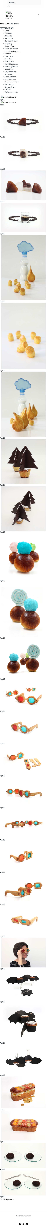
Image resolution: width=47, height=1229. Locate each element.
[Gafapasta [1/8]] (23, 920)
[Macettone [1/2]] (23, 508)
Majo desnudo (10, 72)
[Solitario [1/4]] (23, 153)
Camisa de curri (11, 41)
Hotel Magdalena (11, 64)
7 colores (8, 33)
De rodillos (9, 56)
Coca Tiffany (10, 46)
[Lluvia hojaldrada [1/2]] (23, 336)
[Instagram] (27, 1224)
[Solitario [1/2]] (9, 102)
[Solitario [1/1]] (9, 97)
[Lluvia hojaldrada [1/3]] (23, 404)
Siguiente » (9, 1199)
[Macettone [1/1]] (23, 461)
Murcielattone (10, 79)
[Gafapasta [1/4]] (23, 792)
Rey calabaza (10, 87)
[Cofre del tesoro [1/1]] (23, 1092)
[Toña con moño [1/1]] (23, 556)
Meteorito (8, 74)
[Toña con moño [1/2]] (23, 609)
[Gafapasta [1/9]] (23, 952)
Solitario (8, 89)
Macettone (9, 69)
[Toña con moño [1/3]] (23, 658)
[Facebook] (20, 1224)
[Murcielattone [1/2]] (23, 1022)
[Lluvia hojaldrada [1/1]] (23, 267)
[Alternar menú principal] (39, 15)
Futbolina (8, 59)
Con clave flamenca (13, 51)
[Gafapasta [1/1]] (23, 759)
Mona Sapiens (10, 77)
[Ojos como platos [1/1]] (23, 1155)
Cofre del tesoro (11, 49)
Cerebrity (8, 43)
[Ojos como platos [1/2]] (23, 1183)
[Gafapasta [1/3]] (23, 727)
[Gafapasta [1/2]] (23, 695)
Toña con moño (11, 92)
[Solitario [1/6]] (23, 217)
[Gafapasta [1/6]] (23, 856)
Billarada (8, 36)
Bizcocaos (9, 38)
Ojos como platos (12, 82)
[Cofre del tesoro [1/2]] (23, 1125)
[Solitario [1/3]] (23, 121)
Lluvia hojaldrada (11, 66)
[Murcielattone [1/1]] (23, 985)
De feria (8, 54)
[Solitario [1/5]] (23, 185)
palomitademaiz (25, 15)
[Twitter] (23, 1224)
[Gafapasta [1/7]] (23, 888)
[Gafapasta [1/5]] (23, 824)
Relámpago (9, 84)
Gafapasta (9, 61)
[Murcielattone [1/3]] (23, 1059)
